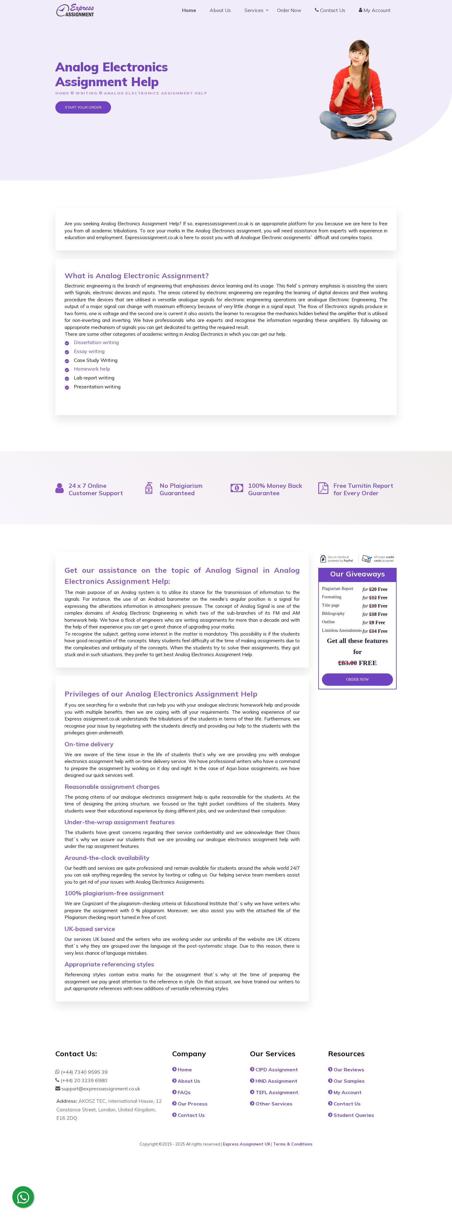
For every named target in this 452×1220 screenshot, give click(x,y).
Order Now (289, 10)
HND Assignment (275, 1081)
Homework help (92, 369)
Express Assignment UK (246, 1144)
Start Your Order (83, 107)
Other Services (273, 1104)
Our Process (192, 1104)
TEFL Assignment (276, 1092)
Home (189, 10)
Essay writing (89, 351)
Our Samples (348, 1081)
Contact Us (332, 10)
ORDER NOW (357, 679)
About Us (220, 10)
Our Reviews (348, 1069)
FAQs (183, 1092)
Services (254, 10)
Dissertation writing (96, 342)
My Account (376, 10)
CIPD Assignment (276, 1069)
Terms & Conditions (292, 1144)
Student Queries (353, 1115)
